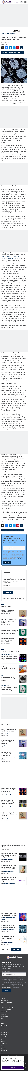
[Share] (6, 47)
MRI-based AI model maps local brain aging (8, 926)
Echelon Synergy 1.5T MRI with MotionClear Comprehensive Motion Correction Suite (9, 632)
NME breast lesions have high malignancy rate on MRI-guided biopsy (9, 855)
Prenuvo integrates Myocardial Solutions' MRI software (8, 754)
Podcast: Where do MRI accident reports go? (7, 611)
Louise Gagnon (5, 42)
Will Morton (6, 746)
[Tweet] (14, 47)
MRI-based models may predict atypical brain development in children (9, 867)
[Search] (21, 2)
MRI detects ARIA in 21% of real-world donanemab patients (8, 621)
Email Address (7, 545)
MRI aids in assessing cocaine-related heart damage (8, 678)
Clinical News (6, 34)
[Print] (2, 47)
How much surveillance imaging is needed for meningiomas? (7, 640)
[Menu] (25, 2)
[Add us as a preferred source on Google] (21, 47)
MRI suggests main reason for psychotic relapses (9, 667)
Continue (8, 592)
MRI (13, 34)
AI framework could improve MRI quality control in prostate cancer (7, 802)
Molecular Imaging (6, 654)
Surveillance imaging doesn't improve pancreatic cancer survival (8, 938)
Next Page (16, 949)
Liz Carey (5, 733)
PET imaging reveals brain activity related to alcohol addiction (9, 658)
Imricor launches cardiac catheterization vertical (9, 914)
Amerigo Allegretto (8, 794)
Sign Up (7, 562)
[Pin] (17, 47)
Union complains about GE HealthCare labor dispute (8, 879)
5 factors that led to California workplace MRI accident (9, 814)
